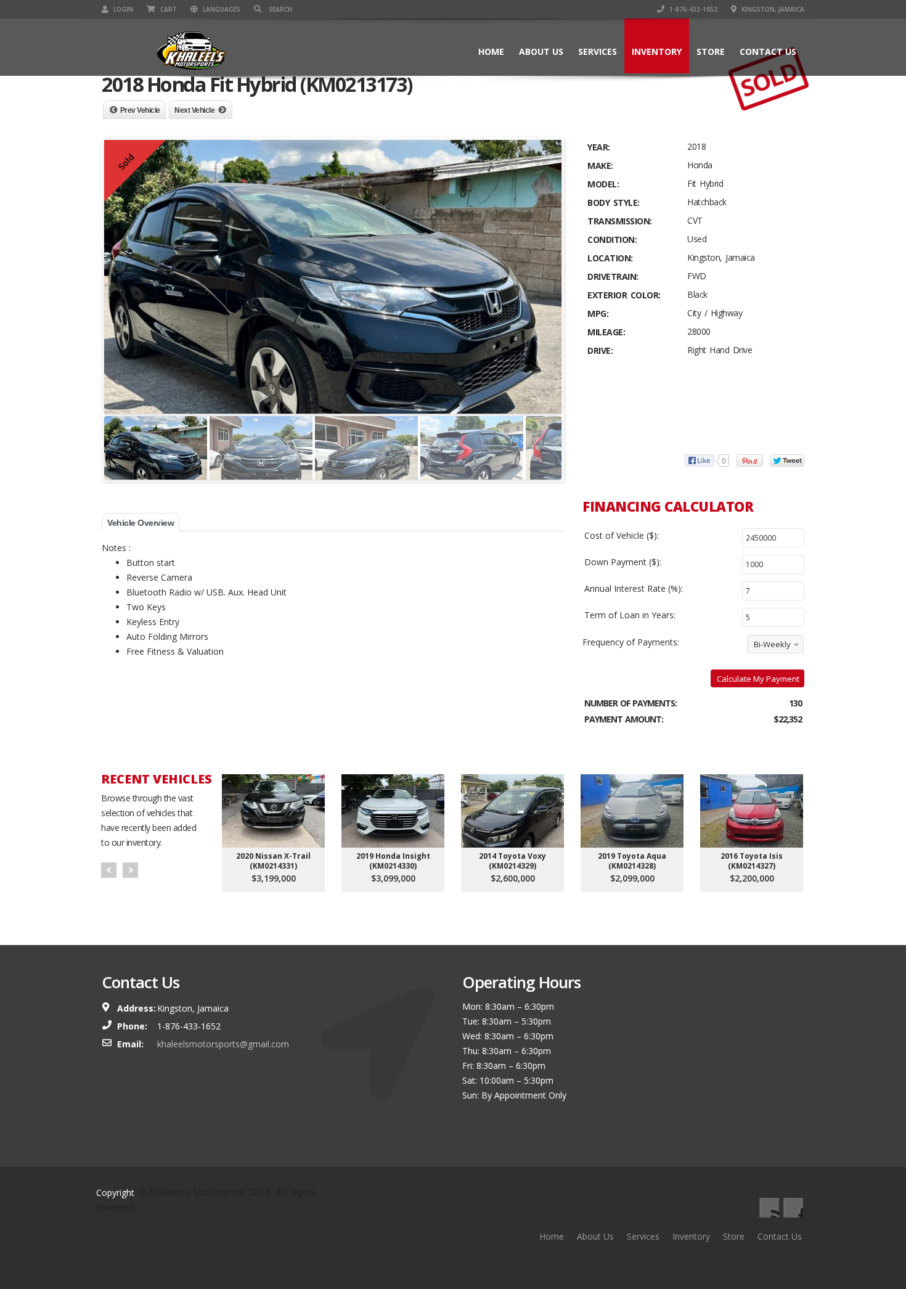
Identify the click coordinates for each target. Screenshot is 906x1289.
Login (122, 9)
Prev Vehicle (140, 110)
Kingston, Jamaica (772, 9)
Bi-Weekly (772, 644)
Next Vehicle (194, 110)
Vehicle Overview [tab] (140, 523)
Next (130, 870)
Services (597, 51)
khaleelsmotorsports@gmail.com (223, 1044)
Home (491, 51)
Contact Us (768, 51)
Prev (108, 870)
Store (710, 51)
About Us (541, 51)
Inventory (657, 51)
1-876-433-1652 (692, 9)
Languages (220, 9)
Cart (167, 9)
